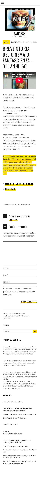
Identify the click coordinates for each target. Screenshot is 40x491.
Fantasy (20, 33)
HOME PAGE (10, 189)
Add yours (13, 220)
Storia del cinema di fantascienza (17, 205)
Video (6, 42)
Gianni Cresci (18, 354)
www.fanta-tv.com (14, 418)
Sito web (6, 282)
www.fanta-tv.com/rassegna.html (19, 414)
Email (5, 275)
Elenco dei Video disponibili (19, 184)
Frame (29, 360)
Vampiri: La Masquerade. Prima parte (15, 446)
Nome (6, 268)
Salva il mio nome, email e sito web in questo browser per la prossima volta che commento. (19, 292)
